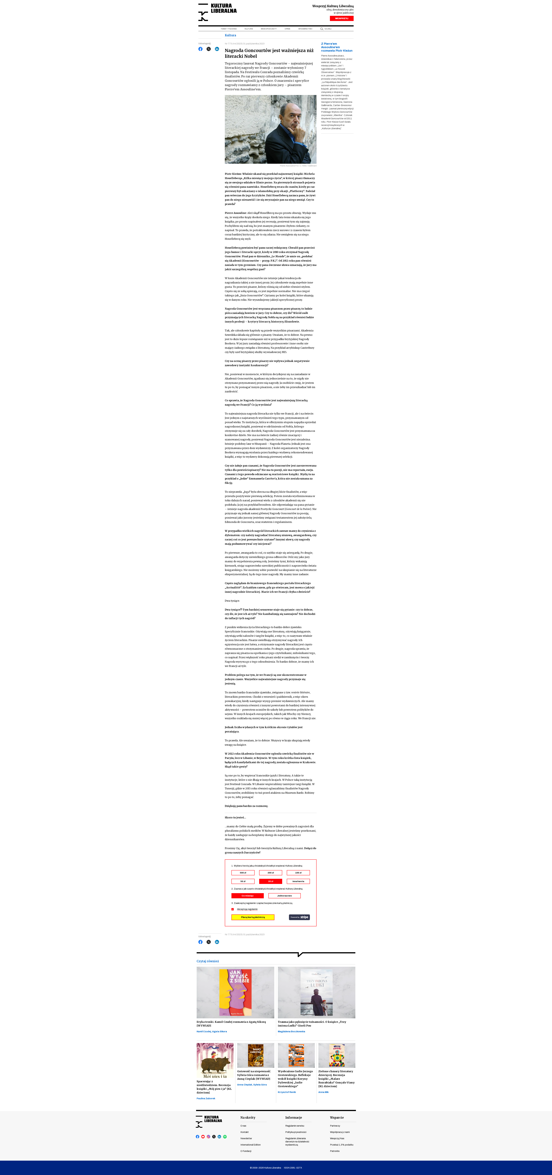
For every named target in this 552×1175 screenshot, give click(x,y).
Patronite (335, 1151)
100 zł (298, 873)
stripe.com (299, 917)
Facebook (200, 49)
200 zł (271, 873)
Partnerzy (335, 1126)
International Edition (250, 1145)
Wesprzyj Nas (337, 1138)
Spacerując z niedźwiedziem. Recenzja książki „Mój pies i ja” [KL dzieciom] (214, 1087)
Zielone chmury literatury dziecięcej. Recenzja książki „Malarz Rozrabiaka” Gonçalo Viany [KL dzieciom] (336, 1079)
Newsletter (246, 1138)
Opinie (287, 29)
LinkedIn (217, 49)
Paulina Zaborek (206, 1098)
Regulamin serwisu (294, 1126)
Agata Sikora (219, 1031)
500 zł (243, 873)
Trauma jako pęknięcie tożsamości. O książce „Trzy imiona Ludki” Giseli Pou (312, 1023)
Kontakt (244, 1132)
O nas (243, 1126)
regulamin (253, 909)
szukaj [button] (328, 29)
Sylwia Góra (260, 1084)
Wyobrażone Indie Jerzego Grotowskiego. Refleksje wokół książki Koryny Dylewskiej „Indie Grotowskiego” (295, 1079)
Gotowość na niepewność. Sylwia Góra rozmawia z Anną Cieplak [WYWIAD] (254, 1075)
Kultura (249, 29)
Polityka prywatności (295, 1132)
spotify (225, 1137)
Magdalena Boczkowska (291, 1031)
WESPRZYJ (341, 18)
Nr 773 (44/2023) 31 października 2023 (244, 43)
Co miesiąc (248, 896)
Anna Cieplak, (245, 1084)
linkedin (219, 1137)
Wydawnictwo (305, 29)
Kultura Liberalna (217, 12)
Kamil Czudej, (204, 1031)
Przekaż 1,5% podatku (341, 1145)
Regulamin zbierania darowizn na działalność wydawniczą (297, 1141)
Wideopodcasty (269, 29)
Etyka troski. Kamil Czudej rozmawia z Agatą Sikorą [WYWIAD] (231, 1023)
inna (298, 881)
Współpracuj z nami (340, 1132)
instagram (208, 1137)
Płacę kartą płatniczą (253, 917)
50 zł (242, 881)
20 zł (270, 881)
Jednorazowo (284, 896)
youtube (203, 1137)
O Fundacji (245, 1151)
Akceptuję (247, 909)
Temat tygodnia (229, 29)
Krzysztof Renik (287, 1092)
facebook (198, 1137)
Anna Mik (323, 1092)
